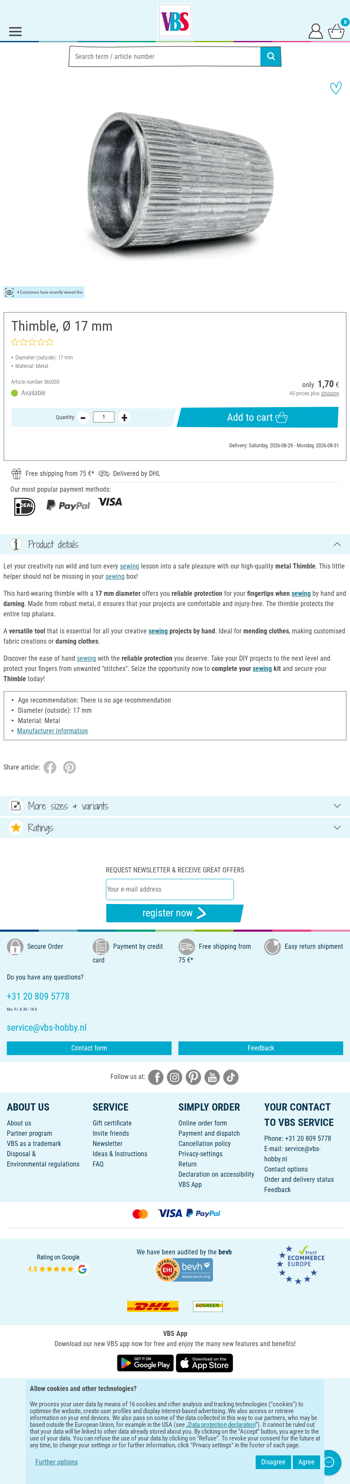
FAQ (98, 1164)
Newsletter (107, 1144)
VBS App (190, 1185)
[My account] (316, 30)
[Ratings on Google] (58, 1264)
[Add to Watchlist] (336, 88)
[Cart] (336, 30)
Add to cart (250, 417)
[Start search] (271, 56)
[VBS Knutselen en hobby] (175, 20)
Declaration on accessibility (216, 1174)
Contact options (286, 1169)
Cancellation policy (204, 1144)
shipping (330, 393)
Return (187, 1164)
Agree (306, 1462)
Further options (56, 1462)
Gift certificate (112, 1123)
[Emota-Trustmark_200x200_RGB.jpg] (300, 1264)
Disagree (273, 1462)
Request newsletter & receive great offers (175, 870)
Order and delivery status (299, 1179)
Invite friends (111, 1133)
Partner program (29, 1133)
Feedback (261, 1048)
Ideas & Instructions (120, 1154)
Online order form (202, 1123)
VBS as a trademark (34, 1144)
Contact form (89, 1048)
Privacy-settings (200, 1154)
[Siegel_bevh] (184, 1269)
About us (19, 1123)
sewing (129, 566)
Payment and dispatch (209, 1133)
